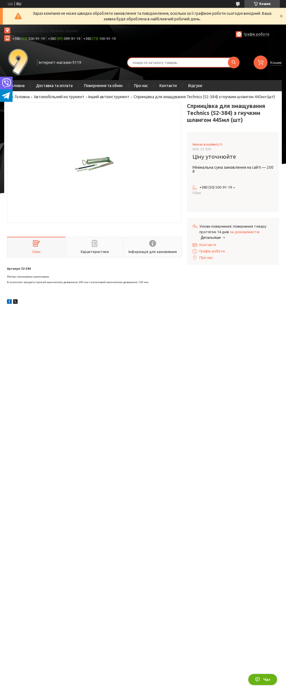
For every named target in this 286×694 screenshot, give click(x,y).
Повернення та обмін (103, 86)
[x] (15, 302)
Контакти (168, 86)
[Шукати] (234, 62)
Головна (17, 86)
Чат (266, 679)
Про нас (141, 86)
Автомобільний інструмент (59, 97)
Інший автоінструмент (108, 97)
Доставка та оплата (54, 86)
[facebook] (9, 302)
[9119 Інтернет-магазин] (18, 62)
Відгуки (195, 86)
